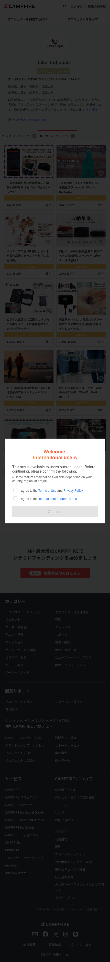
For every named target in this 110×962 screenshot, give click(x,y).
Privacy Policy (73, 490)
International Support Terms (57, 498)
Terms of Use (47, 490)
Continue (55, 511)
